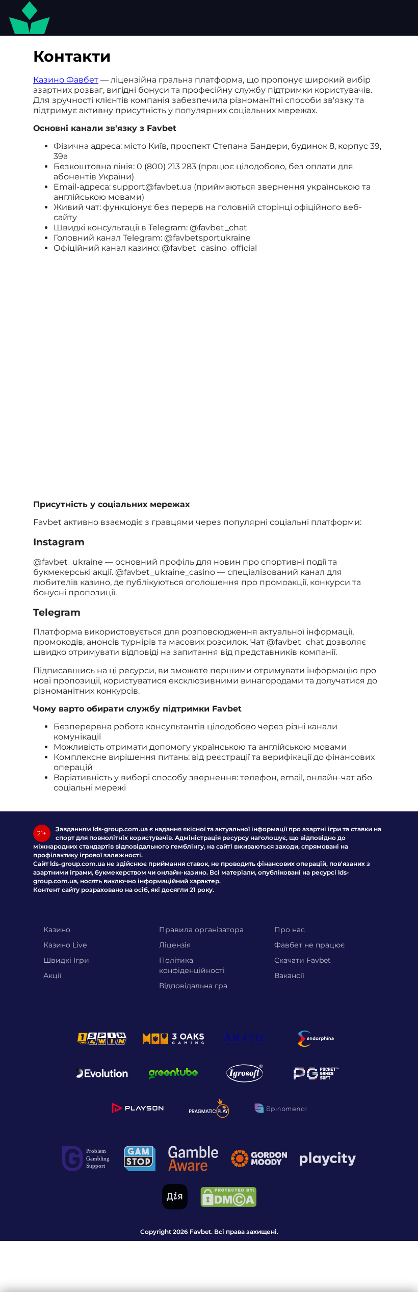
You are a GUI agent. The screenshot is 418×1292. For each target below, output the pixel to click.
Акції (52, 975)
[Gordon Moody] (259, 1158)
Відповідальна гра (193, 985)
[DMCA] (228, 1197)
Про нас (289, 929)
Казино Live (65, 945)
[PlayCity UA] (328, 1159)
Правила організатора (201, 929)
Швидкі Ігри (66, 960)
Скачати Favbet (302, 960)
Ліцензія (175, 945)
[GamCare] (86, 1158)
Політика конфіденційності (192, 965)
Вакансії (289, 975)
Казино (56, 929)
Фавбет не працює (309, 945)
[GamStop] (139, 1158)
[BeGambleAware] (193, 1158)
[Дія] (175, 1196)
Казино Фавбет (65, 80)
